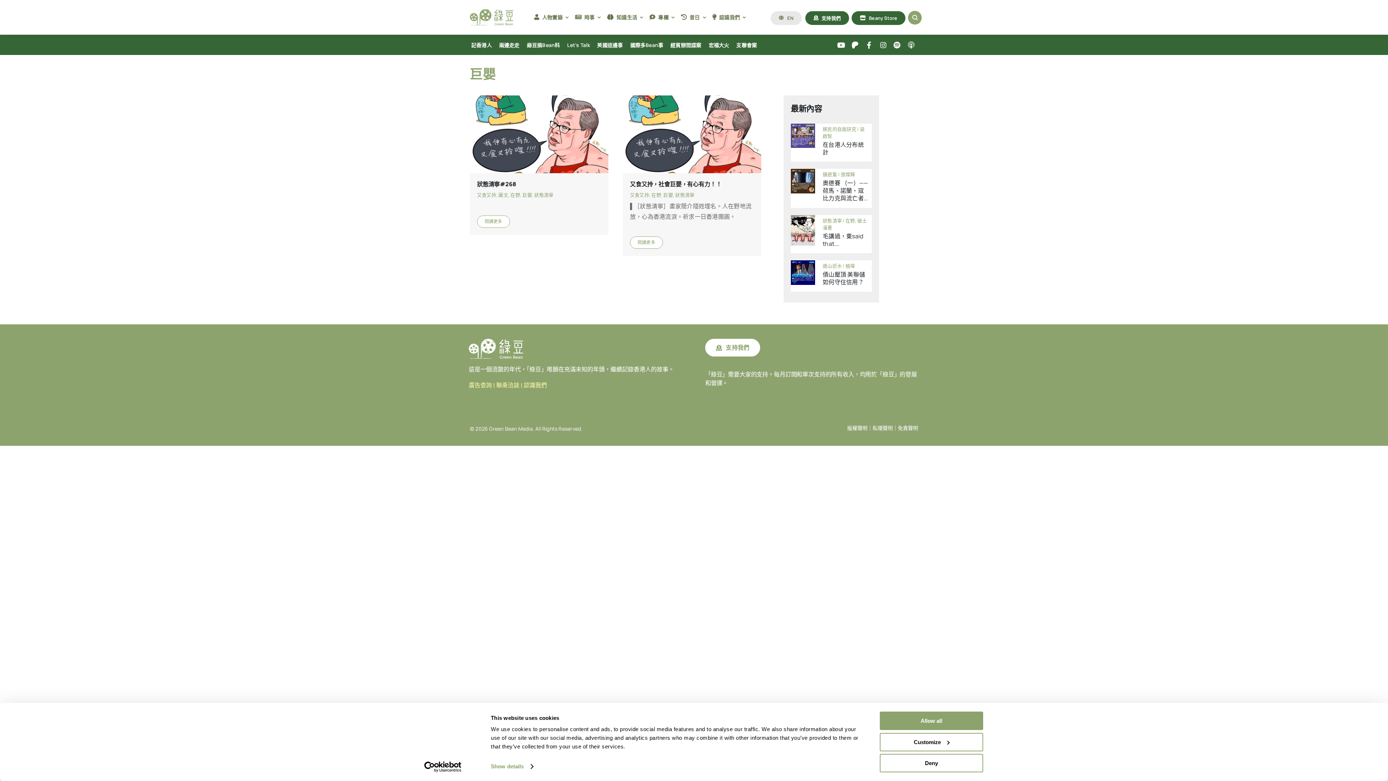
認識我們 (535, 385)
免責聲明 (908, 428)
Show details (507, 766)
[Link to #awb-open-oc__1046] (915, 18)
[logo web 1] (491, 12)
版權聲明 (857, 428)
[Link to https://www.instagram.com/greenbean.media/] (883, 45)
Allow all (931, 721)
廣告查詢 (480, 385)
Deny (931, 763)
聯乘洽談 (507, 385)
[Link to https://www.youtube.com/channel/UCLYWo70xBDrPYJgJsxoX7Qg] (841, 45)
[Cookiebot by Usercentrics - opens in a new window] (443, 766)
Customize (927, 742)
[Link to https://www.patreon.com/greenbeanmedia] (855, 45)
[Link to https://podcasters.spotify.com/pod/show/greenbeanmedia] (897, 45)
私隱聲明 (883, 428)
